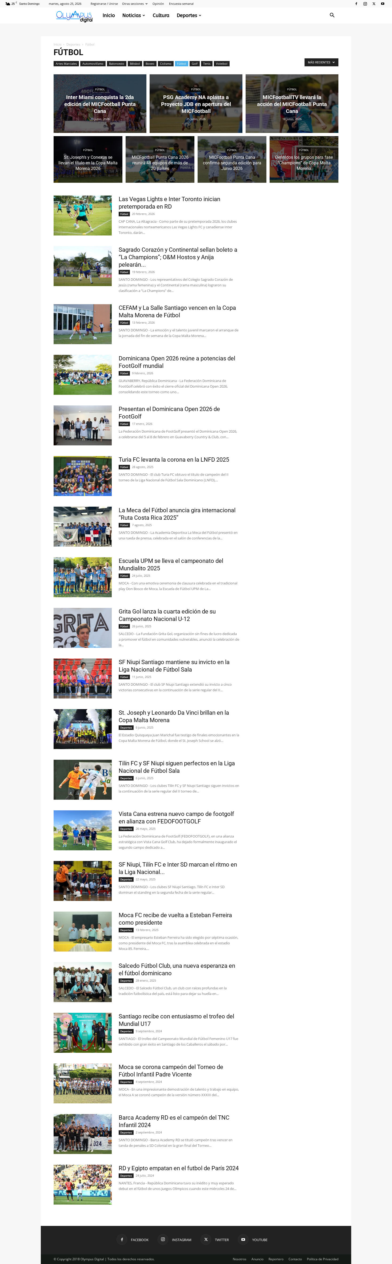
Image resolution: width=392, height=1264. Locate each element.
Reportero (276, 1259)
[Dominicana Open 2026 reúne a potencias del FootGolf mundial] (83, 375)
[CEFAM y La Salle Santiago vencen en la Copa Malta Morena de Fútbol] (83, 324)
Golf (195, 64)
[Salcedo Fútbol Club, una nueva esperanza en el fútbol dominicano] (83, 982)
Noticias (131, 15)
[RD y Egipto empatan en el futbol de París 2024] (83, 1185)
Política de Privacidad (322, 1259)
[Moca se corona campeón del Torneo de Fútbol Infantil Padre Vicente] (83, 1083)
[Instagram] (365, 3)
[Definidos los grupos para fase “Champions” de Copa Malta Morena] (304, 162)
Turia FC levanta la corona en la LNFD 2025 (174, 459)
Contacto (295, 1259)
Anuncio (257, 1259)
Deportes (187, 15)
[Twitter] (374, 3)
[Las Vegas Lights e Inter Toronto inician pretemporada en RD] (83, 215)
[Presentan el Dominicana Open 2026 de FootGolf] (83, 425)
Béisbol (135, 64)
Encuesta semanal (181, 4)
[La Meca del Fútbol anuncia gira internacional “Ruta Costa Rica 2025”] (83, 527)
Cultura (161, 15)
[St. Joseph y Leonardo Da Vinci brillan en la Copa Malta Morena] (83, 729)
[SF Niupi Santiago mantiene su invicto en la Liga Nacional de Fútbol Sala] (83, 678)
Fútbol (181, 64)
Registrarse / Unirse (104, 4)
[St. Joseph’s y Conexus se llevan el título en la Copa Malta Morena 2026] (88, 162)
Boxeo (150, 64)
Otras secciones (133, 4)
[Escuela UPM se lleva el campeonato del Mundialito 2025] (83, 577)
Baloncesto (116, 64)
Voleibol (221, 64)
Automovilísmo (92, 64)
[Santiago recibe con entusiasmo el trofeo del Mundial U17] (83, 1033)
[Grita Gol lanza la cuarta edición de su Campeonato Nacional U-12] (83, 628)
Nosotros (239, 1259)
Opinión (158, 4)
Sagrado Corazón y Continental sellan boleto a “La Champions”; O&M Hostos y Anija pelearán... (178, 257)
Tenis (206, 64)
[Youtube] (383, 3)
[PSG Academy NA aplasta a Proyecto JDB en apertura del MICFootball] (196, 103)
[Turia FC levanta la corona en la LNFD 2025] (83, 476)
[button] (332, 15)
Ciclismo (165, 64)
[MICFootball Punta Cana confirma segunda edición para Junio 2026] (232, 162)
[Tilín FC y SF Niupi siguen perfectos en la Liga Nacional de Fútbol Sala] (83, 780)
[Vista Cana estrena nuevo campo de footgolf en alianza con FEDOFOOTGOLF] (83, 830)
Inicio (109, 15)
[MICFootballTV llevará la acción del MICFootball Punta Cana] (292, 103)
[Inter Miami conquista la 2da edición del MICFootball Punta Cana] (100, 103)
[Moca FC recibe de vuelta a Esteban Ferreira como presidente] (83, 932)
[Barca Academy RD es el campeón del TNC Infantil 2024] (83, 1134)
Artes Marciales (66, 64)
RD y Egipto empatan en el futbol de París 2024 (179, 1168)
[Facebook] (356, 3)
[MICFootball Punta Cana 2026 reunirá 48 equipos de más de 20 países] (160, 162)
